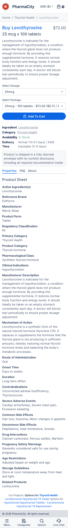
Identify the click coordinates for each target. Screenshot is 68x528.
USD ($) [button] (45, 6)
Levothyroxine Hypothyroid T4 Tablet (27, 498)
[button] (60, 6)
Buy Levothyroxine (22, 27)
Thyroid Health (24, 17)
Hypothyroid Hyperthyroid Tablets (24, 502)
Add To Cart (36, 116)
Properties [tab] (9, 170)
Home (6, 17)
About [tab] (32, 170)
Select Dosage (11, 85)
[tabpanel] (34, 333)
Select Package (11, 99)
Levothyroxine (28, 127)
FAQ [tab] (22, 170)
